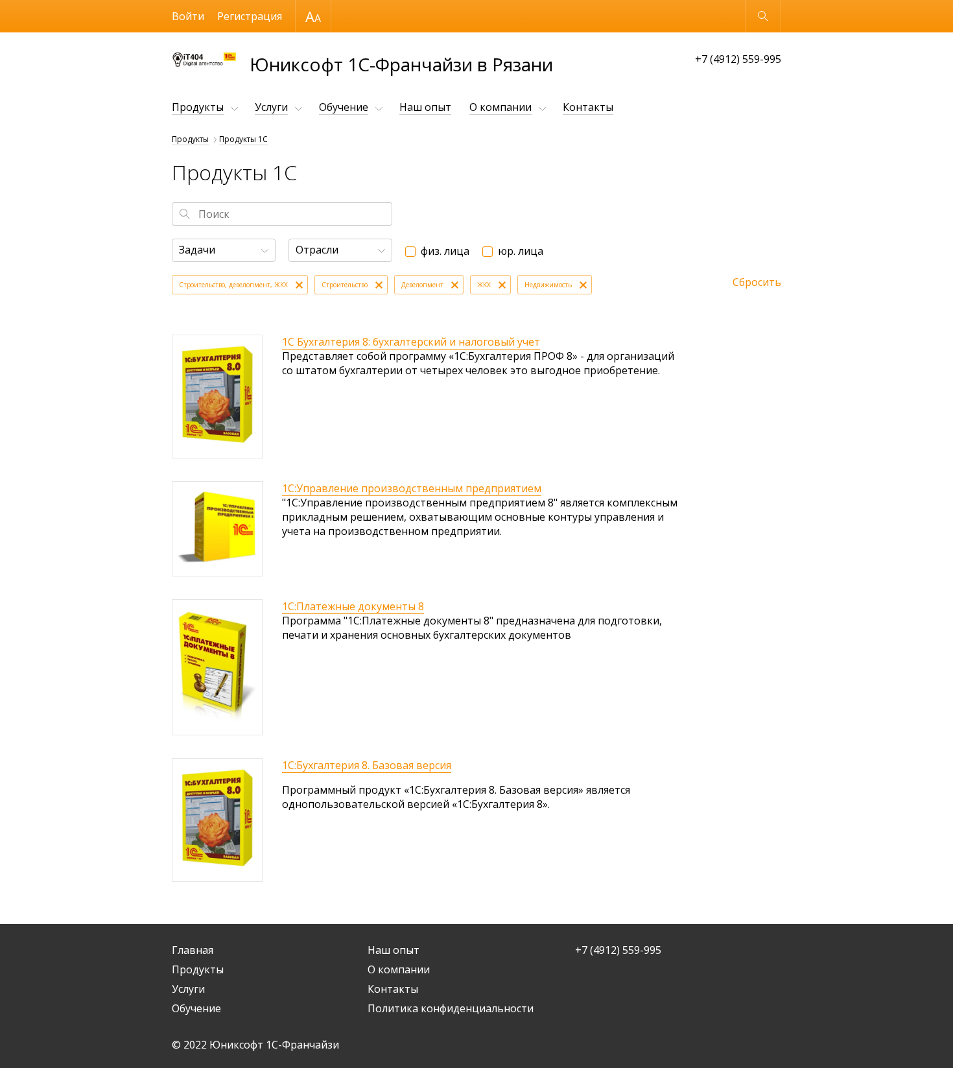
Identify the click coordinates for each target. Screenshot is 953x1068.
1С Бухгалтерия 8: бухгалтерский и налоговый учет (411, 342)
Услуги (271, 107)
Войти (188, 16)
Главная (192, 950)
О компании (500, 107)
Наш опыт (425, 107)
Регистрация (249, 16)
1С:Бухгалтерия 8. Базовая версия (366, 765)
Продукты (198, 107)
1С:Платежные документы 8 (353, 606)
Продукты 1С (243, 139)
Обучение (343, 107)
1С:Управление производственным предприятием (411, 488)
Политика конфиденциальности (451, 1008)
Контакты (588, 107)
